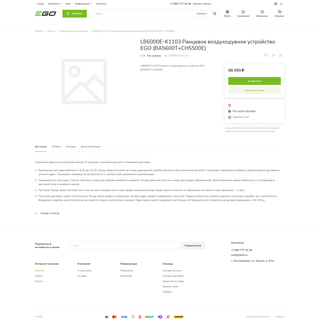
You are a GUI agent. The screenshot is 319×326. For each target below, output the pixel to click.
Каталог (39, 270)
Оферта (279, 316)
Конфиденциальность (258, 316)
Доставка (41, 146)
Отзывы (71, 146)
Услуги (39, 281)
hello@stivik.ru (239, 255)
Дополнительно (90, 146)
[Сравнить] (273, 55)
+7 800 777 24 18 (180, 3)
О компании (84, 270)
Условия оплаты (172, 270)
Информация (128, 264)
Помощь (168, 264)
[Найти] (215, 14)
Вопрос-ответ (170, 286)
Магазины (126, 276)
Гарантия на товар (173, 281)
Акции (39, 276)
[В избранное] (266, 55)
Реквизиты (126, 270)
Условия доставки (173, 276)
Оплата (56, 146)
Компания (83, 264)
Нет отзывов (154, 55)
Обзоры (167, 291)
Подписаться (193, 245)
